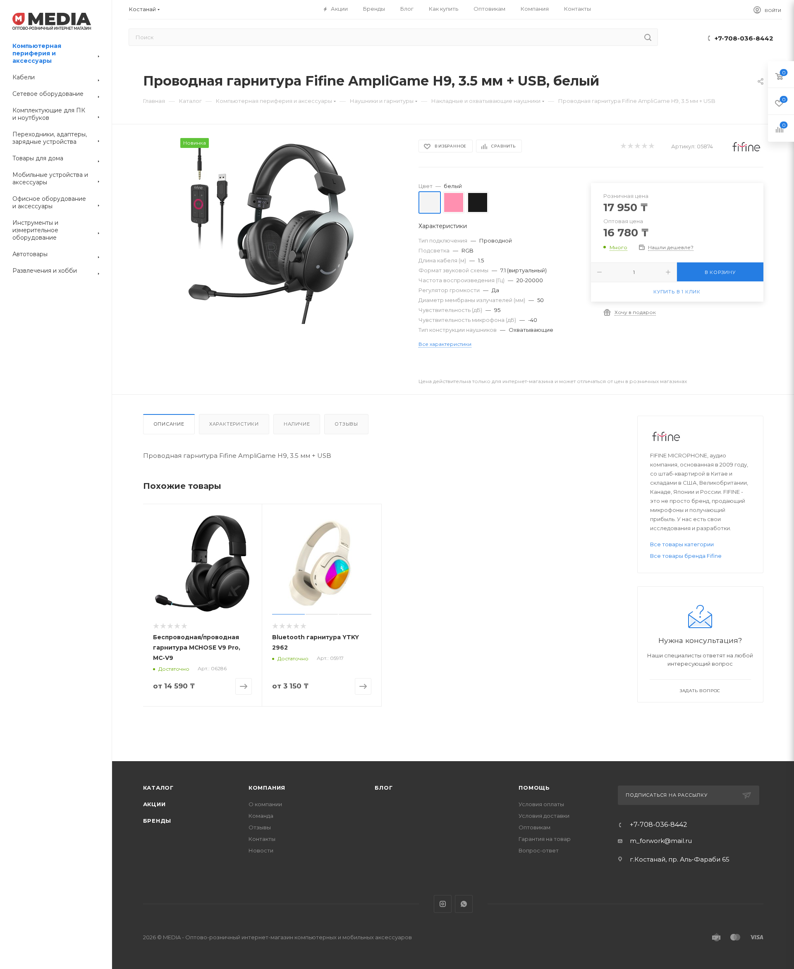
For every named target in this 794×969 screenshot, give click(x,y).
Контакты (262, 839)
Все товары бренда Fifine (686, 555)
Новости (261, 850)
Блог (383, 787)
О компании (265, 804)
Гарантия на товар (545, 839)
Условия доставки (544, 815)
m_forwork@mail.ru (661, 841)
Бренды (157, 820)
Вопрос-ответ (539, 850)
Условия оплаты (541, 804)
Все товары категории (682, 544)
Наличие (297, 424)
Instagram (443, 904)
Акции (154, 804)
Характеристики (234, 424)
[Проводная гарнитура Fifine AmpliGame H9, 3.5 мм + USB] (273, 231)
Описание (168, 424)
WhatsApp (464, 904)
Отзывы (346, 424)
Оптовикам (534, 827)
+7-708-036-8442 (744, 38)
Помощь (534, 787)
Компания (267, 787)
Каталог (158, 787)
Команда (261, 815)
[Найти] (648, 37)
